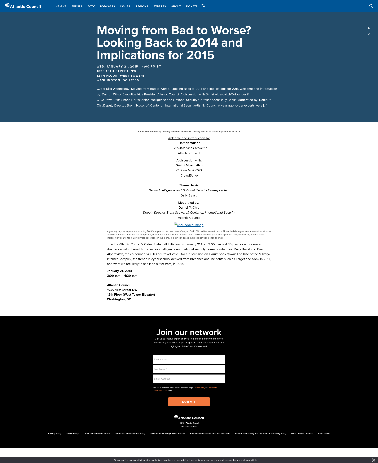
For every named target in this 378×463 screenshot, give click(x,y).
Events (76, 6)
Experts (160, 6)
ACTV (91, 6)
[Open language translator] (203, 5)
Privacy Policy (199, 388)
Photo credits (324, 433)
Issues (125, 6)
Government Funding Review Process (167, 433)
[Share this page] (369, 34)
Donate (192, 6)
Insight (60, 6)
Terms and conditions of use (97, 433)
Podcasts (107, 6)
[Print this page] (369, 28)
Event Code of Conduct (302, 433)
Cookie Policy (72, 433)
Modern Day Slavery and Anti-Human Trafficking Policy (260, 433)
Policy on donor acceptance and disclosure (210, 433)
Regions (142, 6)
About (176, 6)
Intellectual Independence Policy (130, 433)
